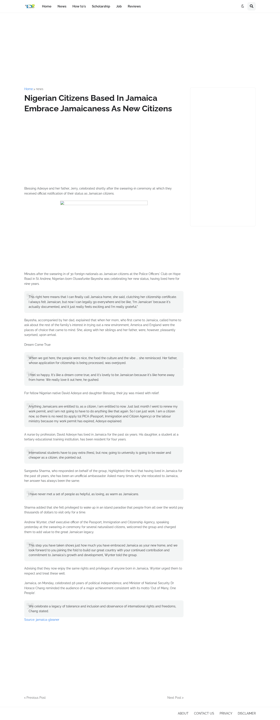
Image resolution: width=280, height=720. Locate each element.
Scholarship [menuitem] (101, 6)
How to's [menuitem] (79, 6)
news (39, 88)
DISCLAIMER (247, 713)
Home (28, 88)
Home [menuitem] (46, 6)
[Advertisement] (140, 50)
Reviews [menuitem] (134, 6)
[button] (242, 6)
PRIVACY (226, 713)
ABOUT (183, 713)
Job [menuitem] (119, 6)
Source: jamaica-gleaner (42, 619)
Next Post (174, 697)
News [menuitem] (62, 6)
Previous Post (36, 697)
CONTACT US (204, 713)
